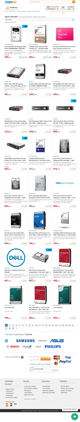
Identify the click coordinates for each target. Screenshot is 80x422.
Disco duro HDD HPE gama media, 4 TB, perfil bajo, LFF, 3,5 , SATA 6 (15, 85)
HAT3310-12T (8, 305)
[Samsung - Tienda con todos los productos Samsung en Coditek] (25, 341)
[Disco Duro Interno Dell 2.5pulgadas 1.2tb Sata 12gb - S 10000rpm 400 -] (40, 257)
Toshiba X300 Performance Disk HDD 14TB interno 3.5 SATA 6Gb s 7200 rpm (64, 234)
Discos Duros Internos (34, 11)
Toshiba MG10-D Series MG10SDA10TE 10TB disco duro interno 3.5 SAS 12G (39, 159)
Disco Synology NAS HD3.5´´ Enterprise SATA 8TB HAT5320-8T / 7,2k (39, 197)
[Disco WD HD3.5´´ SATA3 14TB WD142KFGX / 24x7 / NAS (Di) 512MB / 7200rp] (40, 295)
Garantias (64, 392)
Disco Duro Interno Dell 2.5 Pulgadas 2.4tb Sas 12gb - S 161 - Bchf (64, 197)
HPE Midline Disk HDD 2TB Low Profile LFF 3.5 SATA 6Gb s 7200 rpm (64, 85)
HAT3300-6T (56, 305)
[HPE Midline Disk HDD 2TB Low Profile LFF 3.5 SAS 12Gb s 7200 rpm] (16, 146)
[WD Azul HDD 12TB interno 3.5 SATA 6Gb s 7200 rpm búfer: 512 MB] (40, 220)
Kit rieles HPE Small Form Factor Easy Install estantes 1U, (64, 47)
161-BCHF (56, 193)
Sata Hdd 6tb (57, 307)
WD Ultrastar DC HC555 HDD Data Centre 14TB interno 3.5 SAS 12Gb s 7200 (14, 234)
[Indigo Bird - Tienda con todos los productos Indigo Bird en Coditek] (27, 347)
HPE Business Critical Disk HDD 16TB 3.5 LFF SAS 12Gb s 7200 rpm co (15, 122)
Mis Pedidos (65, 386)
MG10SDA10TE (33, 156)
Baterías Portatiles (48, 392)
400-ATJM (31, 268)
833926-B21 (7, 156)
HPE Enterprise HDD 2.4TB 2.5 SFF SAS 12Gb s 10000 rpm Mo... (40, 125)
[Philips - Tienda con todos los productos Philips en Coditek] (53, 347)
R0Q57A (31, 119)
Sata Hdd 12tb (9, 307)
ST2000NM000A (8, 44)
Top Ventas (46, 388)
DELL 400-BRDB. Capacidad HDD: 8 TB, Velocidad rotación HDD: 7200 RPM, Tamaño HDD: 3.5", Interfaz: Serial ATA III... (64, 164)
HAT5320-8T (32, 193)
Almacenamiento (21, 11)
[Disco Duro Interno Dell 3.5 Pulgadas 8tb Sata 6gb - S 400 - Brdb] (65, 146)
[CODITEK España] (15, 2)
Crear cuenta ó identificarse (53, 8)
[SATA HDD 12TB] (16, 295)
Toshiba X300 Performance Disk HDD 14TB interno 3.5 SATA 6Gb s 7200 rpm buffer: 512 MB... (64, 238)
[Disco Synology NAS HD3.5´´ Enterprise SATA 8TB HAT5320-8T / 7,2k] (40, 183)
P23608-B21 (7, 119)
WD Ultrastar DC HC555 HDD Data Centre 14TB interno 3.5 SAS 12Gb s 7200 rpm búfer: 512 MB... (14, 238)
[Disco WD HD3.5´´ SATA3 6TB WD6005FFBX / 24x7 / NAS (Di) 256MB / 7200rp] (65, 257)
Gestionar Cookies (30, 399)
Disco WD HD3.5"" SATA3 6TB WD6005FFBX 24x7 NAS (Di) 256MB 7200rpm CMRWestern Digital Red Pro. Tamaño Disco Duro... (64, 275)
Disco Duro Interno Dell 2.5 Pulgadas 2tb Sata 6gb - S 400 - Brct (15, 197)
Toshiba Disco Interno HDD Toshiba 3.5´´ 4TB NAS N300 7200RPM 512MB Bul (38, 48)
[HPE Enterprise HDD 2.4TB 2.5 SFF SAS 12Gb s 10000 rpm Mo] (40, 108)
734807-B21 (56, 44)
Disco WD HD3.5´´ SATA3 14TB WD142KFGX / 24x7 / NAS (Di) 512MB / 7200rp (39, 309)
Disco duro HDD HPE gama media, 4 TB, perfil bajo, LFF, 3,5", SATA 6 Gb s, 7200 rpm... (14, 89)
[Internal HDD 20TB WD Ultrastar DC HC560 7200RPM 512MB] (40, 71)
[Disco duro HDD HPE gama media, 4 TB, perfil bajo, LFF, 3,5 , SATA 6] (16, 71)
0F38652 (31, 82)
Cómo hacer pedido (30, 388)
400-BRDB (56, 156)
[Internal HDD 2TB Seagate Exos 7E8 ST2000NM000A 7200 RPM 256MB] (16, 34)
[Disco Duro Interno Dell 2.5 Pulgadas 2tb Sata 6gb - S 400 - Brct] (16, 183)
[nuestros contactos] (63, 12)
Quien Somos (10, 389)
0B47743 (6, 231)
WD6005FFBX (57, 268)
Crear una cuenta (30, 386)
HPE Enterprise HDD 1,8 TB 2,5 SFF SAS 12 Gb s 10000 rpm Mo (63, 122)
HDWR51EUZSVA (57, 231)
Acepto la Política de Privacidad (41, 364)
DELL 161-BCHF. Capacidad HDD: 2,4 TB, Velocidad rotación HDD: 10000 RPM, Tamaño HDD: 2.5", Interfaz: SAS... (63, 201)
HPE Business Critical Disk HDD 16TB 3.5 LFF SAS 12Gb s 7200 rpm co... (15, 125)
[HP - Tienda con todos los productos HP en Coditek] (10, 341)
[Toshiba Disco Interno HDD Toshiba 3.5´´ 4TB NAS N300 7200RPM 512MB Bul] (40, 34)
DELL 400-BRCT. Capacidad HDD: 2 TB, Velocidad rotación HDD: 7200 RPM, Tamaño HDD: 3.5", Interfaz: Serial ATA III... (15, 201)
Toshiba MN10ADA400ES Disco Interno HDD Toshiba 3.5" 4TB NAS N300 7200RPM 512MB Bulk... (40, 52)
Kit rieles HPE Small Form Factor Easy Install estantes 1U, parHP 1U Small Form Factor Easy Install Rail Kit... (64, 52)
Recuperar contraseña (28, 391)
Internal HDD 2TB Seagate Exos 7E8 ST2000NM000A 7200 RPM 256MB (15, 48)
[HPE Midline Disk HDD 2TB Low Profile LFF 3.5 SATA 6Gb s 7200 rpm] (65, 71)
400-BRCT (7, 193)
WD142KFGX (32, 305)
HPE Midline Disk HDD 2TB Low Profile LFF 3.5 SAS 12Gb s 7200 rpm (15, 159)
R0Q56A (55, 119)
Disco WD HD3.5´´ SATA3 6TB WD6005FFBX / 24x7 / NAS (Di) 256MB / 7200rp (63, 271)
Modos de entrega (67, 388)
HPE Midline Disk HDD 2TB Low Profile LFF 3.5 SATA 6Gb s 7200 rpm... (64, 88)
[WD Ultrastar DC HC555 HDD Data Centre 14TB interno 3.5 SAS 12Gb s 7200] (16, 220)
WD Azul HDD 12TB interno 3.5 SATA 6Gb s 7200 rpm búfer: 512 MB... (40, 237)
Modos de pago (66, 390)
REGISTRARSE (45, 359)
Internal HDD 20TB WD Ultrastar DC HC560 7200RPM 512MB (40, 85)
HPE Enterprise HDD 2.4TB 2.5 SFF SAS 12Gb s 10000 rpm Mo (40, 122)
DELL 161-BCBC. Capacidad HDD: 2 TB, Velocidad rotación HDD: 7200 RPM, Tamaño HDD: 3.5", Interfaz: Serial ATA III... (15, 275)
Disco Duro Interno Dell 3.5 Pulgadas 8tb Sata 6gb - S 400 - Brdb (64, 159)
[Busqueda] (73, 1)
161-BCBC (7, 268)
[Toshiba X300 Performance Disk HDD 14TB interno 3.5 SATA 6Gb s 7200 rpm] (65, 220)
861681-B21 (56, 82)
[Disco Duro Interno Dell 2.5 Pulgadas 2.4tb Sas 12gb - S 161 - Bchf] (65, 183)
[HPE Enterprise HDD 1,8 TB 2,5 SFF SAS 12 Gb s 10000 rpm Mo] (65, 108)
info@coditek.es (70, 11)
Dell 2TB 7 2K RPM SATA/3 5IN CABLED (14, 271)
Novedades (46, 386)
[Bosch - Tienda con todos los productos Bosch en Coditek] (13, 347)
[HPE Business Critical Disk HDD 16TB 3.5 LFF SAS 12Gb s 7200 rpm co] (16, 108)
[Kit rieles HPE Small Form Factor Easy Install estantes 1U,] (65, 34)
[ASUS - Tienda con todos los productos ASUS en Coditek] (57, 341)
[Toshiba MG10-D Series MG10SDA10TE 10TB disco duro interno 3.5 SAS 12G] (40, 146)
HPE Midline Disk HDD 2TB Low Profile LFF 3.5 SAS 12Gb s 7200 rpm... (15, 163)
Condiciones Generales (10, 394)
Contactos (9, 391)
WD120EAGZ (32, 231)
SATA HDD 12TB (8, 311)
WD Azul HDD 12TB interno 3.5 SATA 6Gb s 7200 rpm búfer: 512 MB (40, 234)
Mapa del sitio (29, 395)
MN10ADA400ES (33, 44)
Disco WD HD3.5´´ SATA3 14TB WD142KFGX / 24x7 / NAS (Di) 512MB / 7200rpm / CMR (40, 312)
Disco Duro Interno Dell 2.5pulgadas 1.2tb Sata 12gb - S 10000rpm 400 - (40, 271)
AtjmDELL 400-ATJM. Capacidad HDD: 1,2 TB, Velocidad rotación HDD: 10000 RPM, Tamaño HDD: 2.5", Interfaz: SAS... (40, 275)
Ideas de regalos (48, 390)
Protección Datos (12, 397)
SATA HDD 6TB (57, 311)
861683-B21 (7, 82)
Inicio (6, 11)
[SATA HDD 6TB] (65, 295)
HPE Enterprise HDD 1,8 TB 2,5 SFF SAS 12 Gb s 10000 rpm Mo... (64, 125)
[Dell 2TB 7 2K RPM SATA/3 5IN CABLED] (16, 257)
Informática (12, 11)
